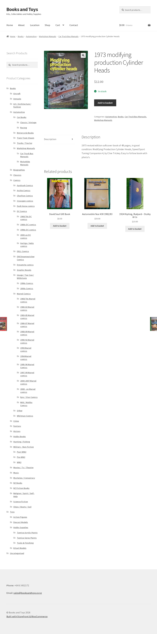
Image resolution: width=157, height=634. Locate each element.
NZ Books (17, 483)
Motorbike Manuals (25, 163)
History (16, 431)
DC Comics (22, 211)
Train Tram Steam (25, 138)
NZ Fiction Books (21, 488)
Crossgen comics (25, 201)
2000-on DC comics (25, 236)
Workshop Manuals (47, 36)
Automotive (31, 36)
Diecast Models (20, 522)
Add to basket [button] (59, 225)
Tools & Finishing (25, 543)
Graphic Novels (24, 270)
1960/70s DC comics (26, 218)
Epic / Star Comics (29, 397)
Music (16, 472)
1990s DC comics (28, 229)
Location (34, 25)
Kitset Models (19, 548)
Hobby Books (19, 436)
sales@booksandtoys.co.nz (27, 592)
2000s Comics (26, 288)
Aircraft (16, 93)
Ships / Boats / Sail (22, 506)
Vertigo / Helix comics (27, 245)
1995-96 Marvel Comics (27, 366)
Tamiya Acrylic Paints (27, 532)
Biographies (19, 169)
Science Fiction (20, 501)
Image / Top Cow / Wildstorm (25, 276)
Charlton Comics (25, 195)
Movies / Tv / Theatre (23, 467)
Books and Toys (22, 9)
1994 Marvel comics (25, 358)
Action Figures (20, 517)
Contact (73, 25)
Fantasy (17, 426)
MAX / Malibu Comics (26, 404)
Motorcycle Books (25, 132)
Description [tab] (50, 139)
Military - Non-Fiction (23, 446)
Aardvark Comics (25, 185)
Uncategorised (17, 553)
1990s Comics (26, 283)
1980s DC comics (28, 224)
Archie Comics (23, 190)
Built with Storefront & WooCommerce (27, 616)
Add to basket (105, 102)
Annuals (17, 98)
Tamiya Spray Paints (27, 537)
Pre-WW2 (21, 457)
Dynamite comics (25, 264)
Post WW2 (21, 452)
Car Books (21, 117)
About (21, 25)
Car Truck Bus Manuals (68, 36)
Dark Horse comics (26, 206)
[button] (83, 55)
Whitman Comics (25, 415)
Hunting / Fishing (21, 441)
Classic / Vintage (28, 122)
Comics (16, 180)
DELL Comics (23, 251)
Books (21, 36)
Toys (12, 511)
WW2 (19, 462)
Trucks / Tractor (24, 143)
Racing (23, 127)
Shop (47, 25)
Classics (17, 175)
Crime (16, 421)
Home (9, 25)
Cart (58, 25)
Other (19, 410)
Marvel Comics (24, 293)
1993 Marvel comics (25, 349)
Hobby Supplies (20, 527)
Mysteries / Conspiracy (24, 478)
